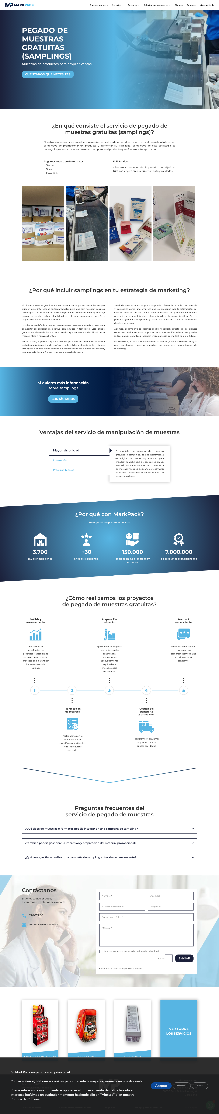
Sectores (132, 5)
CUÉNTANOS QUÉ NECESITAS (47, 74)
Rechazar (181, 1085)
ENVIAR (184, 958)
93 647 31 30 (36, 915)
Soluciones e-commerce (156, 5)
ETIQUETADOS (132, 1056)
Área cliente (208, 5)
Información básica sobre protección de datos (121, 968)
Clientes (179, 5)
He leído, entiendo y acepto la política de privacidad (131, 951)
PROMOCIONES (86, 1056)
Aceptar (161, 1086)
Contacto (191, 5)
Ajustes (200, 1085)
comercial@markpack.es (44, 924)
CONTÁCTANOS (63, 399)
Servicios (116, 5)
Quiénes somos (97, 5)
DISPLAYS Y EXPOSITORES (40, 1056)
